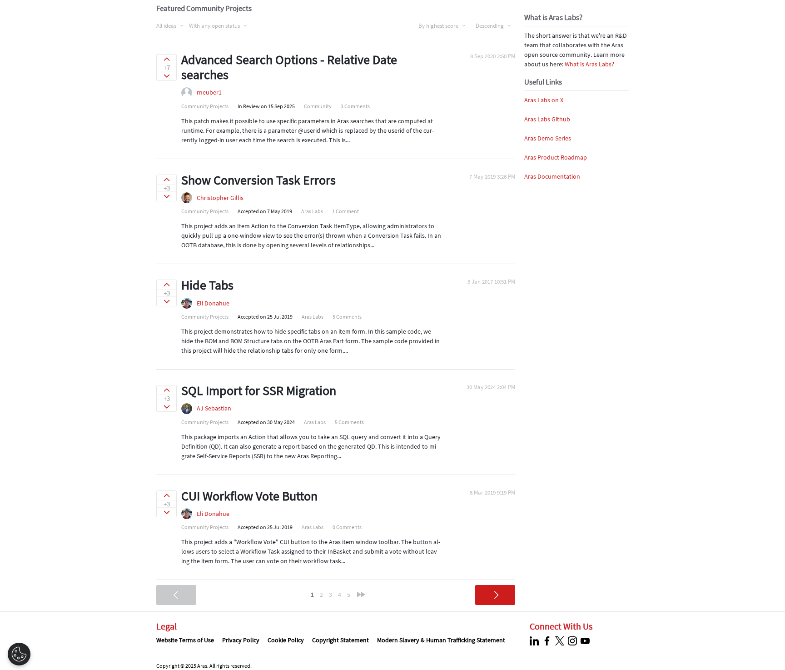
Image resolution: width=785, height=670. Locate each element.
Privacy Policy (240, 640)
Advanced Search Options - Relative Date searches (289, 67)
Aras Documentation (552, 176)
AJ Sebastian (214, 408)
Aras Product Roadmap (555, 157)
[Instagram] (573, 640)
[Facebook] (548, 640)
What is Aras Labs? (589, 64)
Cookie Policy (286, 640)
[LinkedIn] (535, 640)
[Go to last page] (361, 594)
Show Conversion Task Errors (258, 180)
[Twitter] (560, 640)
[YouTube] (586, 640)
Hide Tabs (207, 285)
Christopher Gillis (220, 198)
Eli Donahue (213, 303)
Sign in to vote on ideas (166, 59)
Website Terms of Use (185, 640)
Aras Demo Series (547, 138)
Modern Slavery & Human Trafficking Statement (441, 640)
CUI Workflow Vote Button (249, 496)
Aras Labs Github (547, 119)
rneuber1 (209, 92)
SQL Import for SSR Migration (258, 390)
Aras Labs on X (543, 100)
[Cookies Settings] (19, 654)
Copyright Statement (340, 640)
